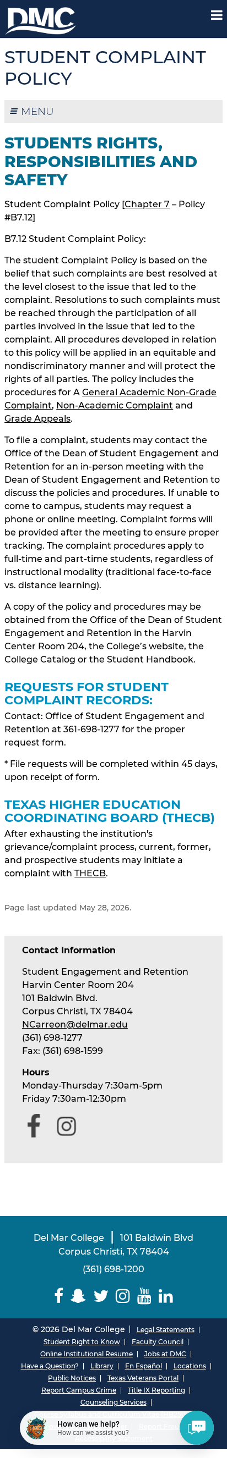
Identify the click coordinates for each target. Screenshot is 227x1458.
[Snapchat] (78, 1296)
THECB (90, 873)
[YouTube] (144, 1296)
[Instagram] (123, 1296)
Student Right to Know (82, 1342)
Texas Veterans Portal (143, 1378)
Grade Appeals (37, 418)
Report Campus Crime (78, 1390)
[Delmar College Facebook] (59, 1296)
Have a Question (48, 1366)
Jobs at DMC (165, 1354)
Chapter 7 (147, 204)
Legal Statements (165, 1330)
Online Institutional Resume (86, 1354)
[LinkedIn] (165, 1296)
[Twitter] (101, 1296)
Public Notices (72, 1378)
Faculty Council (157, 1342)
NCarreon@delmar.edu (75, 1024)
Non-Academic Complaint (114, 405)
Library (102, 1366)
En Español (143, 1366)
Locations (190, 1366)
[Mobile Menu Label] (217, 15)
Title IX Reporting (156, 1390)
